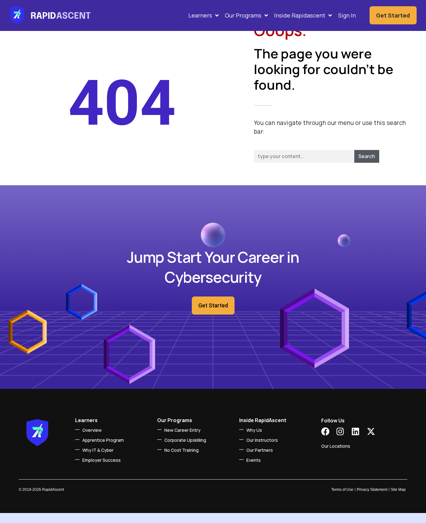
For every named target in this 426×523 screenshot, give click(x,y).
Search (366, 156)
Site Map (398, 489)
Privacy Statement (372, 489)
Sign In (347, 15)
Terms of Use (342, 489)
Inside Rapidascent (299, 15)
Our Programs (243, 15)
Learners (200, 15)
